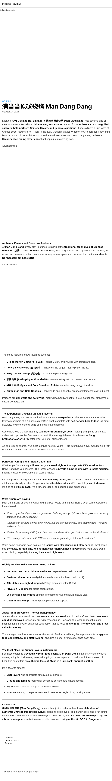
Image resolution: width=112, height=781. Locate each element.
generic (6, 101)
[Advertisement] (56, 52)
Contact (9, 743)
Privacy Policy (12, 740)
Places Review (11, 3)
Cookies (9, 737)
